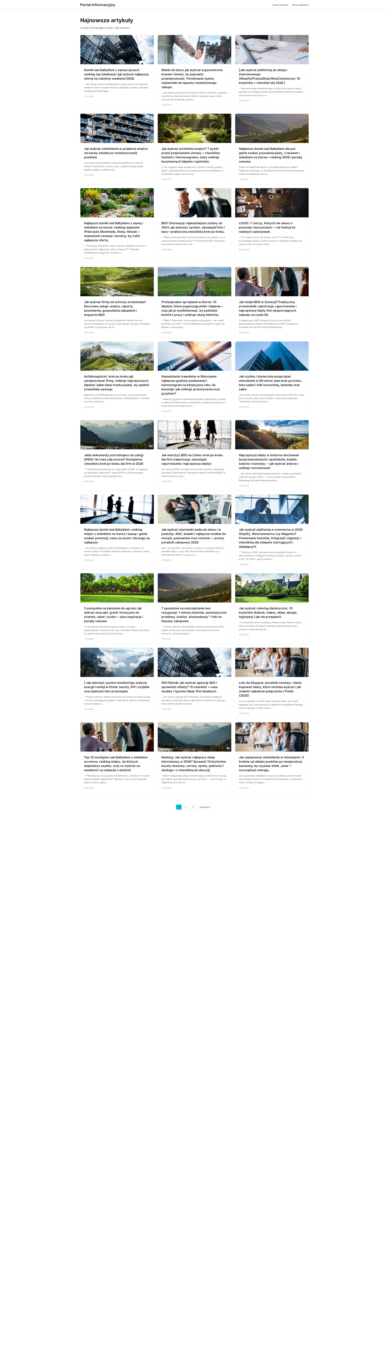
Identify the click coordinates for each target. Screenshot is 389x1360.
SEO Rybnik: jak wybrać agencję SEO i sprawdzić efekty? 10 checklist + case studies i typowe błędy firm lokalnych (189, 687)
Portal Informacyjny (97, 5)
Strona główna (300, 4)
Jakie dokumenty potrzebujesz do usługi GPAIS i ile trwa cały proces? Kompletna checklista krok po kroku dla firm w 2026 (113, 459)
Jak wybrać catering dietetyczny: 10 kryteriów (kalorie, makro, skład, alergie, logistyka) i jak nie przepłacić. (268, 612)
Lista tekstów (280, 4)
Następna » (205, 807)
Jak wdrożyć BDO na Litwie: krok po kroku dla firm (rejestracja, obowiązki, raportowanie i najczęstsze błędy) (192, 459)
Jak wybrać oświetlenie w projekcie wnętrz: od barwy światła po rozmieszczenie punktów (116, 153)
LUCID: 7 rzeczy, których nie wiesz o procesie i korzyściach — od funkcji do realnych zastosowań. (267, 227)
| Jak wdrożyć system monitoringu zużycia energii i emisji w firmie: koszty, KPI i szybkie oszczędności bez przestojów (116, 687)
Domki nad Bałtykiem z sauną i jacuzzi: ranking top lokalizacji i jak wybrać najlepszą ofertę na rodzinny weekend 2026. (116, 74)
